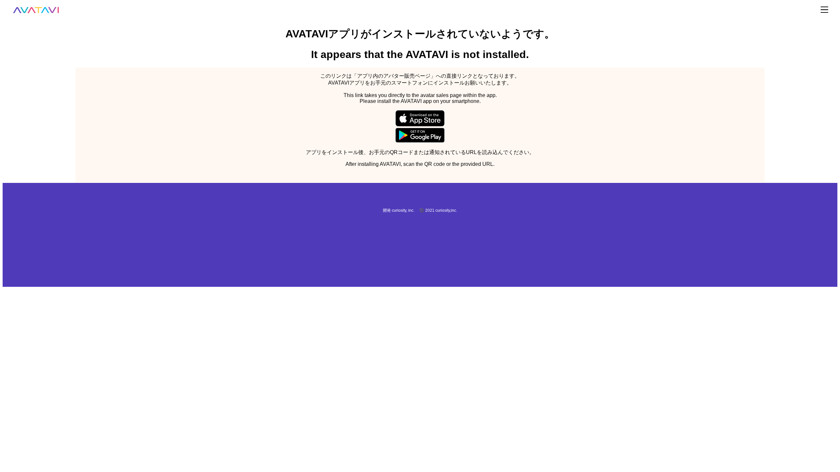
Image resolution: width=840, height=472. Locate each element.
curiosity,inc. (446, 210)
